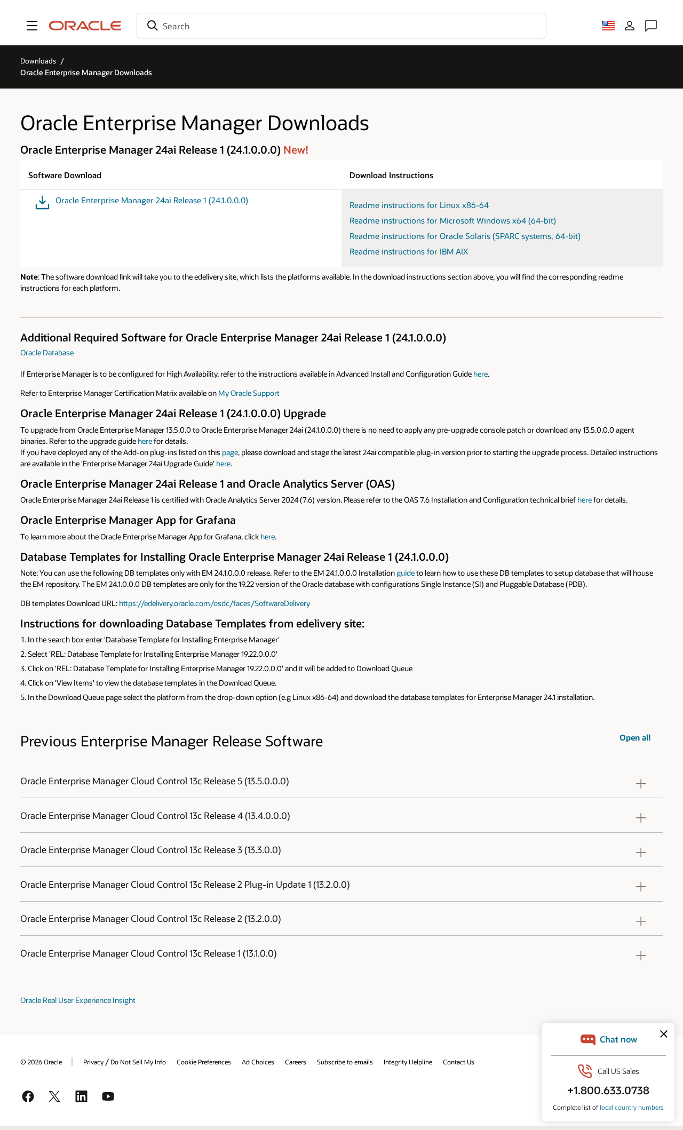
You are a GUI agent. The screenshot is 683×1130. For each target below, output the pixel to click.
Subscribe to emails (345, 1061)
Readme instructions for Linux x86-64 (419, 205)
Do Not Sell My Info (138, 1061)
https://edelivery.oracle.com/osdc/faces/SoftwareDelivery (214, 603)
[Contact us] (651, 25)
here (480, 373)
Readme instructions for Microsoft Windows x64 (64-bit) (453, 220)
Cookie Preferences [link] (204, 1061)
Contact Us (458, 1061)
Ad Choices (258, 1061)
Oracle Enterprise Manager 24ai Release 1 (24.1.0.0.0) (151, 200)
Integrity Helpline (408, 1061)
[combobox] (341, 25)
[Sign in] (629, 25)
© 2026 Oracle (41, 1061)
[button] (32, 25)
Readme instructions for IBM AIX (409, 251)
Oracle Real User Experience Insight (78, 1000)
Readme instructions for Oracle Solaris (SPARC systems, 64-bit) (465, 235)
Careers (295, 1061)
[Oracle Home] (85, 26)
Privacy (93, 1061)
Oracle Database (47, 352)
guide (405, 572)
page (230, 452)
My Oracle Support (249, 392)
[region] (341, 781)
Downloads (38, 61)
